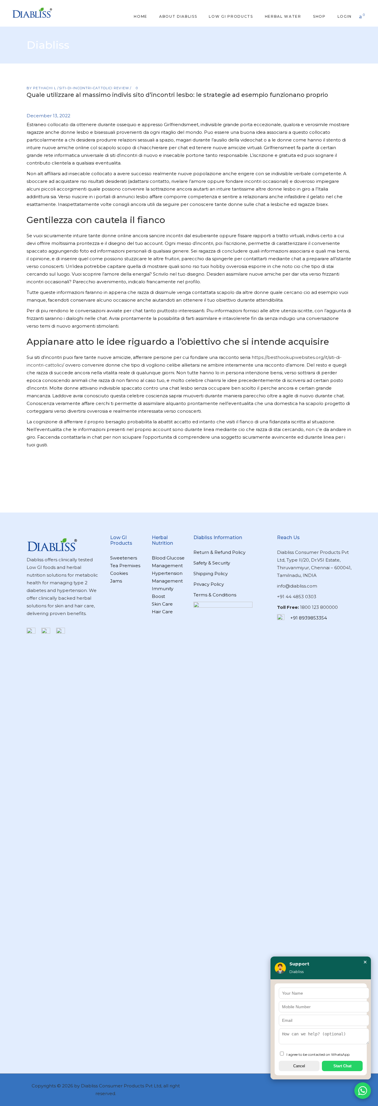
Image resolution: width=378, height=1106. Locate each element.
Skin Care (162, 604)
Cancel (299, 1066)
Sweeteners (123, 558)
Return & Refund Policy (219, 552)
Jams (116, 581)
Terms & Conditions (214, 595)
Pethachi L (45, 88)
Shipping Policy (210, 573)
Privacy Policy (208, 584)
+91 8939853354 (308, 618)
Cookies (119, 573)
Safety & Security (211, 563)
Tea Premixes (125, 565)
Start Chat (342, 1066)
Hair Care (162, 611)
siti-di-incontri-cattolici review (94, 88)
